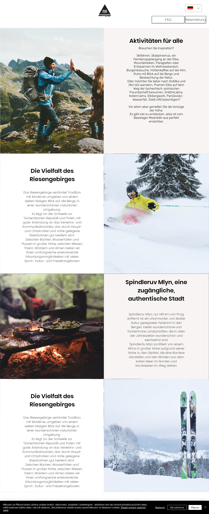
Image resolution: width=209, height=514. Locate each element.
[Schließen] (205, 507)
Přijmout (195, 507)
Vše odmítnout (177, 507)
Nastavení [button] (160, 507)
